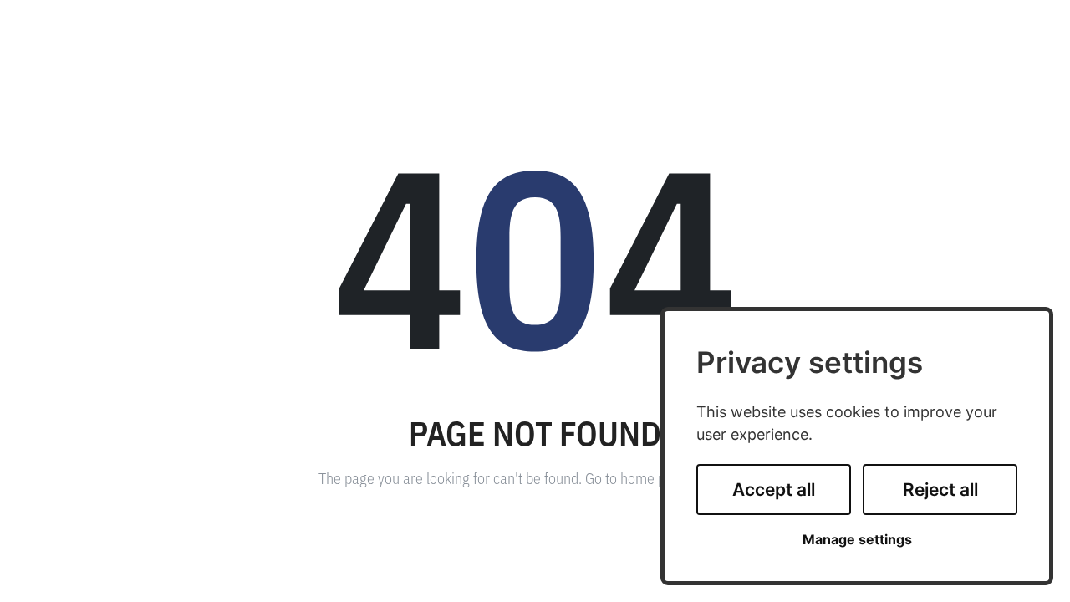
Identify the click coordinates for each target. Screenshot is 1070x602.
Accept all (773, 489)
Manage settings (857, 540)
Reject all (940, 489)
